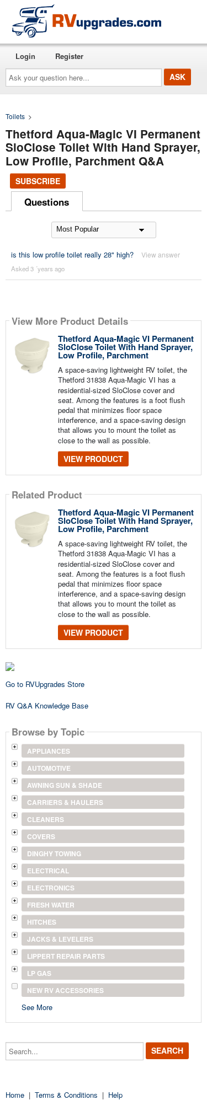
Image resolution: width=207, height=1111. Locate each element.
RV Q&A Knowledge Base (47, 705)
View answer (160, 254)
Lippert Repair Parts (66, 956)
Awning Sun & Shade (64, 785)
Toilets (15, 116)
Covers (41, 836)
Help (115, 1094)
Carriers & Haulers (65, 802)
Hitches (41, 922)
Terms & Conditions (66, 1094)
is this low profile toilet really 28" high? (72, 254)
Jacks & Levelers (60, 939)
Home (15, 1094)
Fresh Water (51, 905)
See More (37, 1006)
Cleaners (45, 819)
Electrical (48, 871)
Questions (46, 201)
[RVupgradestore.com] (87, 20)
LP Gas (39, 973)
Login (25, 56)
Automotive (49, 768)
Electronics (51, 888)
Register (69, 56)
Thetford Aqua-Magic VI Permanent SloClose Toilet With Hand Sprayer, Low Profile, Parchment (126, 346)
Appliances (48, 751)
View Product (93, 458)
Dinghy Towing (54, 853)
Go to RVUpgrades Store (45, 684)
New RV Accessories (65, 990)
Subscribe (37, 180)
